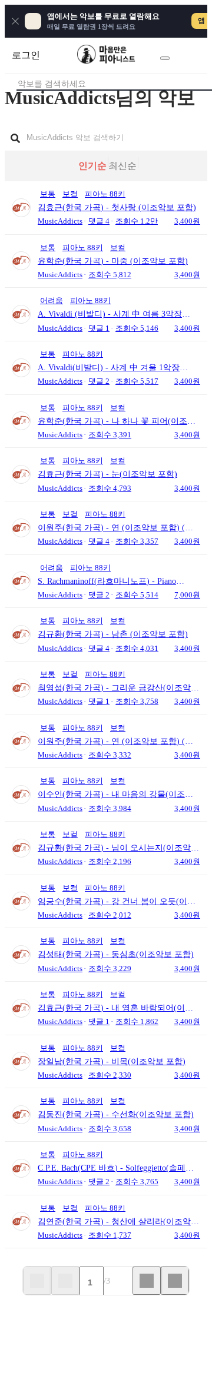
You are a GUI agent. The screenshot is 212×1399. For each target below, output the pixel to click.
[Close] (15, 21)
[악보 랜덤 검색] (165, 58)
